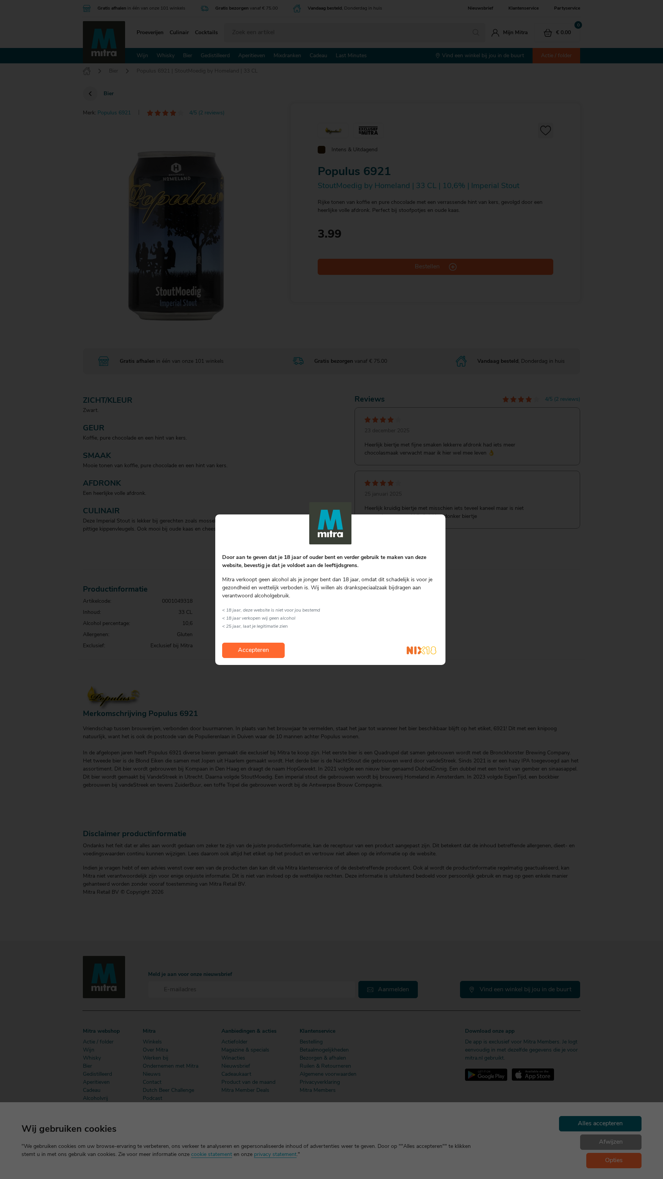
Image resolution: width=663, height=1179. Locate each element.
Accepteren (253, 650)
